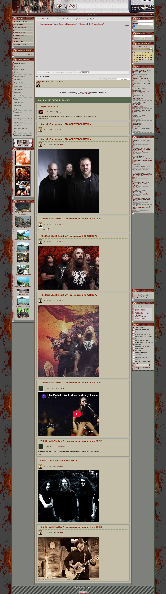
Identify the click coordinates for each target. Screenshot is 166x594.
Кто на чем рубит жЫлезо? (141, 78)
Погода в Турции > (140, 318)
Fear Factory (18, 73)
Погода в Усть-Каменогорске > (139, 312)
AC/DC (16, 66)
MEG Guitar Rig (23, 294)
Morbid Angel (18, 89)
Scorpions (17, 105)
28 (148, 59)
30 (134, 61)
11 (140, 55)
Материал (59, 81)
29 (151, 59)
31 (137, 61)
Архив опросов (146, 367)
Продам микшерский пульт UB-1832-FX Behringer (142, 150)
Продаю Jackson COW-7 (140, 183)
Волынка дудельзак (139, 168)
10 (137, 55)
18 (140, 57)
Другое (137, 359)
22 (151, 57)
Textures (17, 115)
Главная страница (21, 21)
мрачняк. (135, 118)
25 (140, 59)
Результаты (138, 367)
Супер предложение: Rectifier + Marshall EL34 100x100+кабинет (142, 159)
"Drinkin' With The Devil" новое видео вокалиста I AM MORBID (71, 218)
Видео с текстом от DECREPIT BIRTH (58, 460)
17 (137, 57)
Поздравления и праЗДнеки (140, 74)
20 (145, 57)
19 (143, 57)
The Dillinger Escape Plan (22, 119)
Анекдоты (138, 354)
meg (142, 72)
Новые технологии (20, 128)
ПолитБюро (136, 98)
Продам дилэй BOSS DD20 (141, 207)
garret (147, 168)
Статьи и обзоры (20, 27)
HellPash (135, 177)
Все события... (28, 54)
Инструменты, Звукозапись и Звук (141, 81)
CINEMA (135, 111)
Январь (49, 19)
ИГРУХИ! (135, 124)
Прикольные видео (141, 352)
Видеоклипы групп (141, 332)
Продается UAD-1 (138, 193)
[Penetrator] (40, 83)
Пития (134, 130)
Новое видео (18, 63)
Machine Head (18, 76)
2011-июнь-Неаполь (23, 227)
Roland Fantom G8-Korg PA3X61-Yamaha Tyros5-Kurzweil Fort (142, 175)
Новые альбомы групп (142, 340)
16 (134, 57)
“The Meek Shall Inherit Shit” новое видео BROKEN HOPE (68, 236)
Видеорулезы (137, 84)
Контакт (17, 38)
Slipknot (17, 112)
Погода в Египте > (140, 316)
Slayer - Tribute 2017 (50, 106)
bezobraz (146, 91)
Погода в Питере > (140, 310)
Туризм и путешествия (21, 132)
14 (148, 55)
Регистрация (22, 14)
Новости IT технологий (142, 346)
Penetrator (69, 72)
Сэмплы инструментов (142, 334)
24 (137, 59)
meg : (53, 112)
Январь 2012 (143, 46)
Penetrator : (54, 130)
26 (143, 59)
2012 (43, 19)
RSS (151, 14)
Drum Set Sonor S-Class (23, 263)
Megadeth (17, 83)
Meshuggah (18, 86)
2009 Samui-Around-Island (23, 239)
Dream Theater (19, 69)
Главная (15, 14)
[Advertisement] (143, 252)
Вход (28, 14)
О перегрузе (19, 24)
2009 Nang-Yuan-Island (23, 251)
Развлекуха (19, 41)
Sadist (16, 99)
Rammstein (18, 96)
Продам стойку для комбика (141, 141)
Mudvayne (17, 92)
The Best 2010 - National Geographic (23, 213)
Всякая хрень (136, 86)
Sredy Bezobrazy (138, 91)
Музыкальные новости (142, 329)
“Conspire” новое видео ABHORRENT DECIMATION (65, 124)
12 (143, 55)
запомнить (138, 26)
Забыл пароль (139, 28)
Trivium (16, 125)
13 (145, 55)
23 (134, 59)
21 (148, 57)
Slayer (16, 109)
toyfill (134, 208)
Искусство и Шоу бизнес (22, 135)
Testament (17, 122)
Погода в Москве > (140, 309)
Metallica (17, 79)
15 (151, 55)
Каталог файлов (20, 30)
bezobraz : (55, 388)
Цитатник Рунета (20, 44)
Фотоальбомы (20, 32)
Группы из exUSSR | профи (140, 93)
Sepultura (17, 102)
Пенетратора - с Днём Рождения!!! (139, 72)
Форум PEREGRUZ (21, 35)
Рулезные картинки (141, 357)
